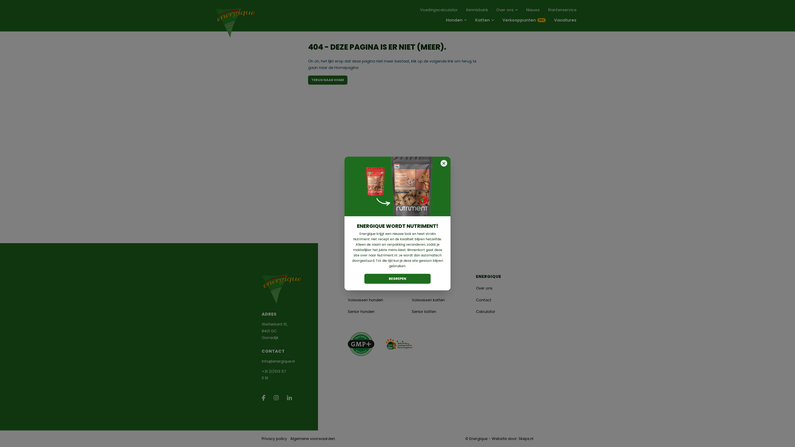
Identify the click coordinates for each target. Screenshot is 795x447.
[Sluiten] (444, 163)
